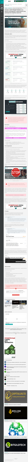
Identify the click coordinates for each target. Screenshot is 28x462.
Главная (6, 4)
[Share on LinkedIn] (2, 26)
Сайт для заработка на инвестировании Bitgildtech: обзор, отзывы (15, 383)
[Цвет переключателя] (2, 2)
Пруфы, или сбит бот (9, 369)
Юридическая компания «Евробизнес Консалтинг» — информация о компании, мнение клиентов (22, 307)
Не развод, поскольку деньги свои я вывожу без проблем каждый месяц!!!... (16, 364)
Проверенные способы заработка (12, 4)
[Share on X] (2, 18)
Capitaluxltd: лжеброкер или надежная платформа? (13, 376)
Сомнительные (10, 14)
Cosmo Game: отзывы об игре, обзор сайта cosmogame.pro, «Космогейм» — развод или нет (15, 306)
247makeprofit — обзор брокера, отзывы (12, 385)
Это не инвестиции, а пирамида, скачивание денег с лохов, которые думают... (16, 362)
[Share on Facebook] (2, 20)
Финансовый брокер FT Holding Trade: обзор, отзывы (8, 306)
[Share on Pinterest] (2, 23)
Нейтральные (20, 4)
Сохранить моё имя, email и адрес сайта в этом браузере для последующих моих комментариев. (15, 322)
